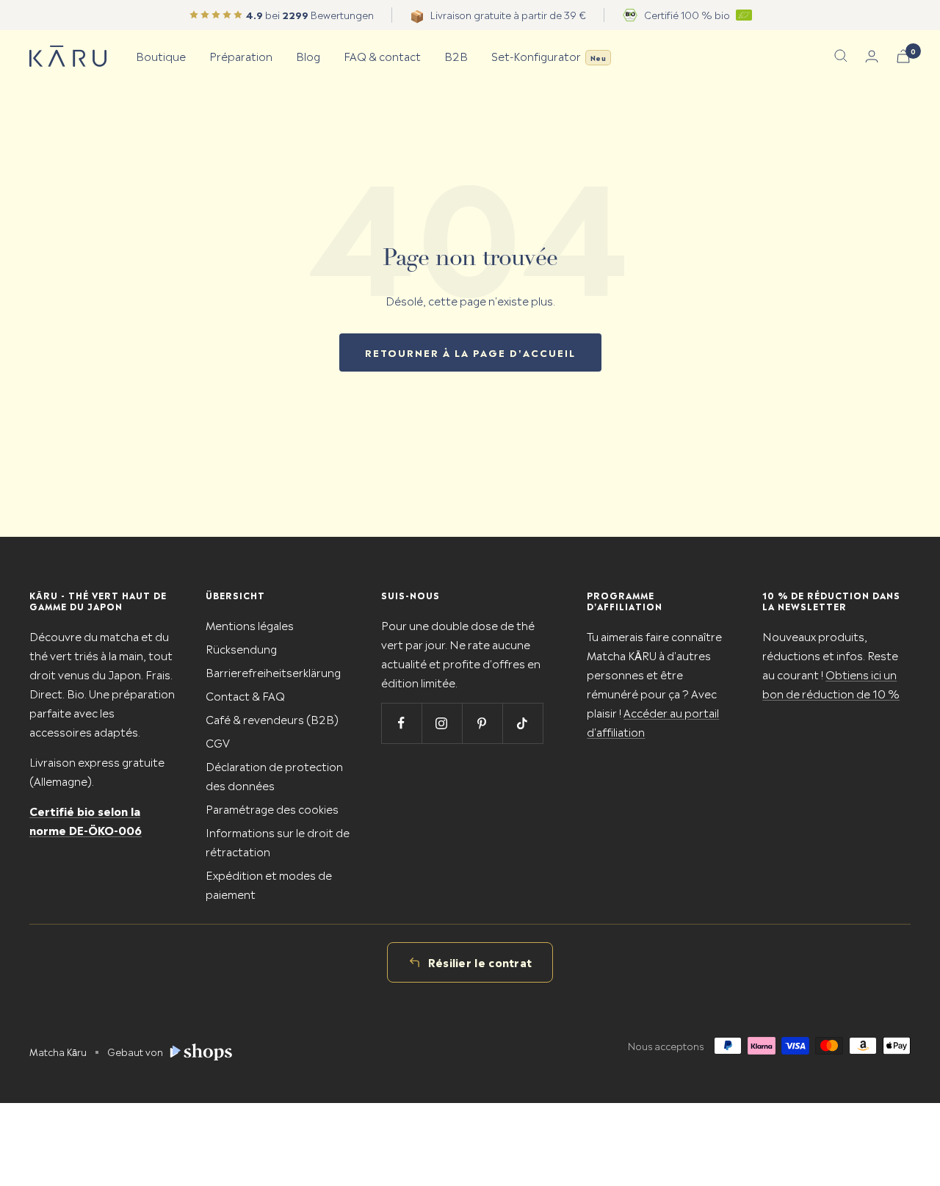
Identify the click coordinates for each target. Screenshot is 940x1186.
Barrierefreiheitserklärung (273, 671)
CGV (218, 742)
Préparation (240, 55)
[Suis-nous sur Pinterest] (482, 723)
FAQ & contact (382, 55)
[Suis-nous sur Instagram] (442, 723)
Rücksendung (241, 648)
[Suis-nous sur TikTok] (522, 723)
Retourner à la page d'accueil (470, 352)
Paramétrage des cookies (272, 808)
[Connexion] (871, 56)
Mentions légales (250, 624)
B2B (456, 55)
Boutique (161, 55)
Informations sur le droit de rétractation (278, 841)
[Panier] (903, 56)
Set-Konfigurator (548, 55)
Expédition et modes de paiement (269, 884)
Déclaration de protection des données (274, 775)
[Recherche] (840, 55)
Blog (308, 55)
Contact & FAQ (245, 695)
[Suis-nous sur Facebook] (401, 723)
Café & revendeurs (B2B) (272, 718)
